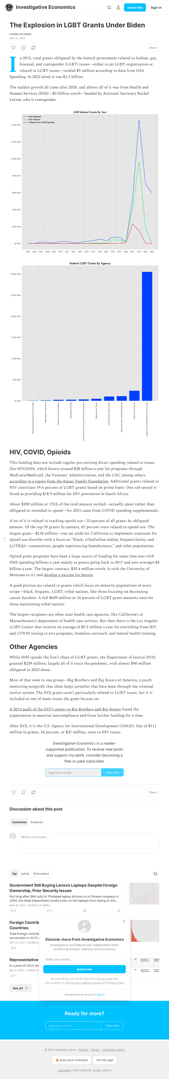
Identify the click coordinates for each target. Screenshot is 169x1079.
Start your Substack (74, 1060)
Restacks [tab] (37, 822)
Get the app (104, 1060)
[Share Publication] (118, 7)
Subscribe (135, 7)
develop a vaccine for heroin (68, 575)
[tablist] (27, 822)
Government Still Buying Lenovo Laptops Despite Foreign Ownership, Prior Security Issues (63, 888)
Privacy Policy (115, 983)
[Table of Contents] (4, 540)
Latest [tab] (25, 874)
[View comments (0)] (23, 48)
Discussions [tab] (41, 874)
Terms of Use (104, 978)
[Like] (13, 48)
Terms (95, 1050)
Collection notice (113, 1050)
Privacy (83, 1050)
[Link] (3, 452)
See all (18, 988)
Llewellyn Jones (20, 34)
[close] (124, 921)
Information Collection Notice (83, 983)
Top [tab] (14, 874)
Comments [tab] (19, 822)
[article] (84, 898)
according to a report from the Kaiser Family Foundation (58, 481)
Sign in (156, 7)
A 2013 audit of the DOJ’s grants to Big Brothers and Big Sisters (65, 709)
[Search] (109, 7)
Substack (64, 1070)
